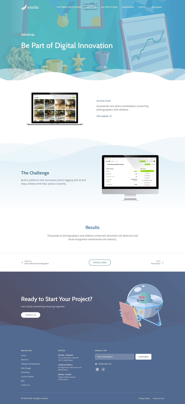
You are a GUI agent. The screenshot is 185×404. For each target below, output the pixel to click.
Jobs (23, 380)
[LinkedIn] (97, 369)
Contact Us (30, 315)
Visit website (103, 116)
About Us (91, 7)
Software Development (30, 364)
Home (23, 355)
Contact (142, 7)
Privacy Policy (144, 398)
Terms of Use (158, 398)
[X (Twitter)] (103, 369)
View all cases (100, 262)
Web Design (26, 368)
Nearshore (128, 7)
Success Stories (109, 7)
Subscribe (143, 357)
